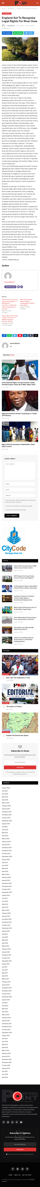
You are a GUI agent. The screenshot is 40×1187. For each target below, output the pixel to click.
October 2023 (6, 889)
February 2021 (6, 982)
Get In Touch (26, 1175)
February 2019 (6, 1053)
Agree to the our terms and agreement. (21, 1154)
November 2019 (6, 1026)
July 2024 (5, 862)
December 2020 (7, 988)
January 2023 (6, 916)
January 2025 (6, 844)
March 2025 (5, 838)
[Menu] (3, 3)
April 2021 (5, 976)
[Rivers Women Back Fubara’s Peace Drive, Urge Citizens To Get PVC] (7, 620)
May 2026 (5, 797)
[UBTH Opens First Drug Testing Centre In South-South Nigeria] (7, 578)
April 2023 (5, 907)
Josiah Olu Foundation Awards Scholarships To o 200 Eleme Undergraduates (23, 639)
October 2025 (6, 817)
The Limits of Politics (14, 706)
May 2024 (5, 868)
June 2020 (5, 1005)
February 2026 (6, 806)
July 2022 (5, 934)
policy (25, 1154)
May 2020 (5, 1008)
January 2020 (6, 1020)
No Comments (31, 25)
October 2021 (6, 958)
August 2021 (6, 964)
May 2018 (5, 1077)
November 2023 (7, 886)
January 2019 (6, 1056)
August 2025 (6, 823)
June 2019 (5, 1041)
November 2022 (6, 922)
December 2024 (7, 847)
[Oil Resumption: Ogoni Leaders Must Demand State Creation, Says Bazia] (7, 588)
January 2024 (6, 880)
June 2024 (5, 865)
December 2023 (7, 883)
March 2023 (5, 910)
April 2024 (5, 871)
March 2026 (5, 803)
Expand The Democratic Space (17, 735)
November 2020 (7, 991)
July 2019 (4, 1038)
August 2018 (6, 1068)
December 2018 (6, 1059)
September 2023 (7, 892)
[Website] (21, 286)
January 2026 (6, 809)
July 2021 (4, 967)
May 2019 (5, 1044)
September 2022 (7, 928)
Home (10, 1175)
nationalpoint (11, 25)
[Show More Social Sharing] (36, 33)
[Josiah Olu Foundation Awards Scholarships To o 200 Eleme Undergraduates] (7, 640)
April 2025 (5, 835)
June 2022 (5, 937)
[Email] (18, 286)
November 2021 (6, 955)
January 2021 (6, 985)
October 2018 (6, 1065)
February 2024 (6, 877)
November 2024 (7, 850)
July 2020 (5, 1002)
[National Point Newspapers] (21, 3)
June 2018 (5, 1074)
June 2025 (5, 829)
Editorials (6, 732)
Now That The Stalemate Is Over (18, 678)
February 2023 (6, 913)
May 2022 (5, 940)
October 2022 (6, 925)
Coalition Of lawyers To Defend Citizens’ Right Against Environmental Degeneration (24, 598)
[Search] (37, 3)
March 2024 (5, 874)
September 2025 (7, 820)
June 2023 (5, 901)
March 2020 (5, 1014)
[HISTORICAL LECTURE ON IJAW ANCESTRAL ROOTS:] (7, 630)
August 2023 (6, 895)
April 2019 (5, 1047)
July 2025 (5, 826)
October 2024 (6, 853)
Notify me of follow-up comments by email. (19, 506)
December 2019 (6, 1023)
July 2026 (5, 791)
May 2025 (5, 832)
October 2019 (6, 1029)
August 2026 (6, 788)
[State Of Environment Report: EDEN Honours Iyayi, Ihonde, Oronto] (7, 568)
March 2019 (5, 1050)
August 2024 (6, 859)
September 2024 (7, 856)
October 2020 (6, 994)
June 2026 (5, 794)
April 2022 (5, 943)
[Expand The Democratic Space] (20, 723)
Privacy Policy (16, 774)
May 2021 (5, 973)
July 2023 (5, 898)
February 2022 (6, 949)
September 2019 (7, 1032)
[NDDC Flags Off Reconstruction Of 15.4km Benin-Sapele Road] (7, 609)
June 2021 (5, 970)
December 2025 (7, 812)
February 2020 (6, 1017)
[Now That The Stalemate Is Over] (20, 665)
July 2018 (4, 1071)
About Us (17, 1175)
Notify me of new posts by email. (16, 510)
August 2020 (6, 1000)
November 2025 (7, 815)
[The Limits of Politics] (20, 694)
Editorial (6, 674)
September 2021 (7, 961)
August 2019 (6, 1035)
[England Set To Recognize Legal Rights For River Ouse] (20, 49)
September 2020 (7, 997)
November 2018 (6, 1062)
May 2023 (5, 904)
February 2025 (6, 841)
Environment (7, 13)
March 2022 (5, 946)
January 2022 (6, 952)
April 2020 (5, 1011)
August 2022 (6, 931)
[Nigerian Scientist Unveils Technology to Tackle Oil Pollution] (20, 401)
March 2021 (5, 979)
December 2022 (6, 919)
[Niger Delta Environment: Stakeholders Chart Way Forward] (20, 432)
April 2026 (5, 800)
